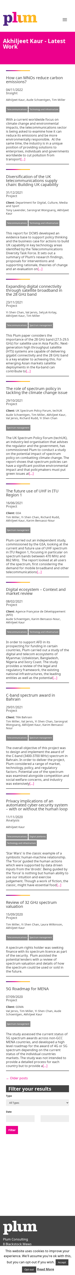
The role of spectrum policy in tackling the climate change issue (36, 390)
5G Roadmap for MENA (27, 988)
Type (9, 1096)
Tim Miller (58, 100)
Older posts (17, 1078)
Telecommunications (17, 109)
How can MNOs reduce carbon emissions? (34, 79)
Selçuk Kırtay (47, 312)
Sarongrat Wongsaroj (41, 210)
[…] (23, 159)
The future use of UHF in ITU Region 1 (32, 493)
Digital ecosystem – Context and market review (36, 591)
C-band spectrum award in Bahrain (30, 697)
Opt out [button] (29, 1269)
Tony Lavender (15, 210)
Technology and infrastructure (44, 109)
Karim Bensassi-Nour (40, 520)
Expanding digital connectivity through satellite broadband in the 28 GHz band (34, 290)
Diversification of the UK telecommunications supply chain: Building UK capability (32, 180)
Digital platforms (38, 836)
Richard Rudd (29, 418)
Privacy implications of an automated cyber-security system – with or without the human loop (37, 805)
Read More (45, 1269)
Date (9, 1111)
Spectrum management (41, 325)
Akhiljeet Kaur (15, 100)
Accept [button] (62, 1262)
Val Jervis (31, 312)
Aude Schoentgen (38, 100)
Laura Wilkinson (51, 924)
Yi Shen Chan (15, 312)
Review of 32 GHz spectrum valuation (31, 904)
